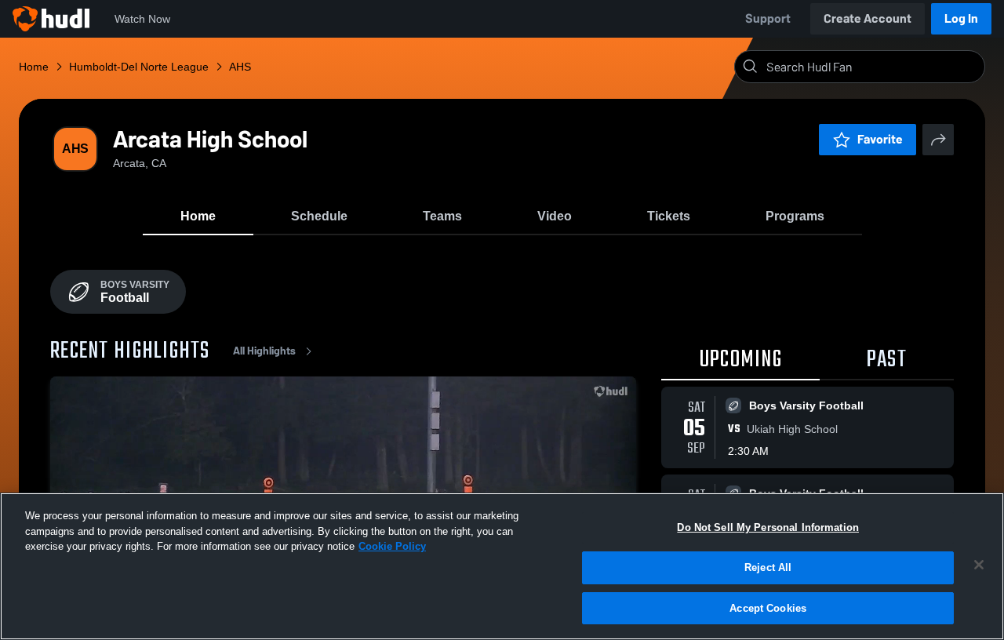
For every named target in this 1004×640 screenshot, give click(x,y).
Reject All (767, 567)
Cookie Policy (392, 546)
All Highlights (264, 351)
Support (768, 18)
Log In (961, 18)
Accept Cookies (767, 607)
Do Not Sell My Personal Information (768, 527)
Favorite (880, 139)
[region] (502, 566)
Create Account (867, 18)
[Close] (979, 564)
